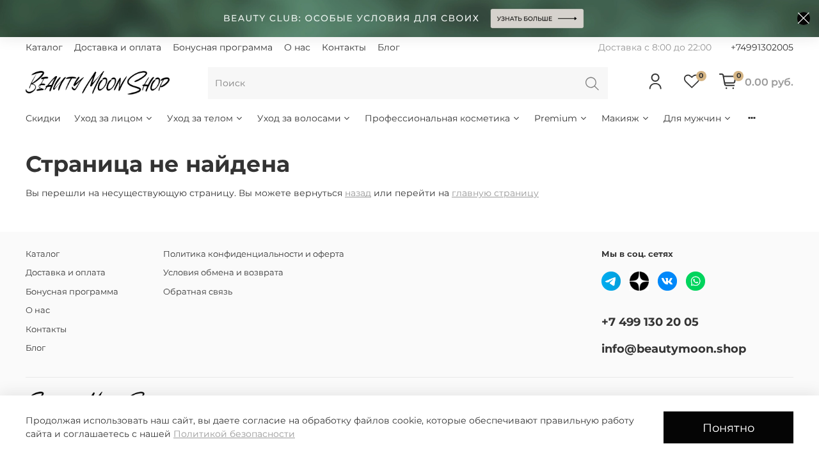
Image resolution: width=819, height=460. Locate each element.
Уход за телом (200, 118)
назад (358, 193)
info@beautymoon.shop (673, 348)
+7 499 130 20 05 (650, 321)
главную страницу (495, 193)
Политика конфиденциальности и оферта (253, 254)
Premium (555, 118)
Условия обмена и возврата (223, 272)
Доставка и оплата (117, 47)
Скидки (43, 118)
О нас (297, 47)
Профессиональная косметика (437, 118)
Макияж (620, 118)
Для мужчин (692, 118)
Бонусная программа (223, 47)
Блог (389, 47)
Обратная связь (197, 291)
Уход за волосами (299, 118)
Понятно (728, 427)
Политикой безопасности (234, 434)
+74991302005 (762, 47)
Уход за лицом (108, 118)
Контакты (344, 47)
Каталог (44, 47)
